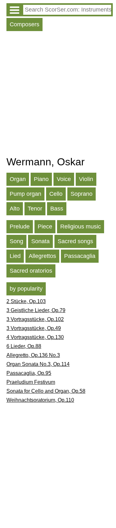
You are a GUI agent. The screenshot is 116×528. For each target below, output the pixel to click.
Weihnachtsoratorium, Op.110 (40, 400)
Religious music (80, 226)
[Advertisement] (58, 95)
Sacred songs (75, 241)
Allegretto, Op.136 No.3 (33, 355)
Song (16, 241)
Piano (41, 179)
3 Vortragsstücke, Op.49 (33, 328)
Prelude (20, 226)
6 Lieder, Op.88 (23, 346)
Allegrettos (42, 256)
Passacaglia (79, 256)
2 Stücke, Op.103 (26, 301)
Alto (15, 208)
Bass (56, 208)
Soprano (81, 194)
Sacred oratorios (31, 271)
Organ (18, 179)
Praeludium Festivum (30, 382)
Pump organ (25, 194)
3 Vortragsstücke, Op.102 (35, 319)
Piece (45, 226)
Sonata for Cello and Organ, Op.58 (45, 391)
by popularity (26, 288)
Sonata (40, 241)
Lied (15, 256)
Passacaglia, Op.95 (28, 373)
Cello (56, 194)
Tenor (35, 208)
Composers (24, 24)
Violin (86, 179)
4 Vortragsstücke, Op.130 (35, 337)
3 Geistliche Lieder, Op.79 (35, 310)
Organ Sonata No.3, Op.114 (38, 364)
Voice (64, 179)
